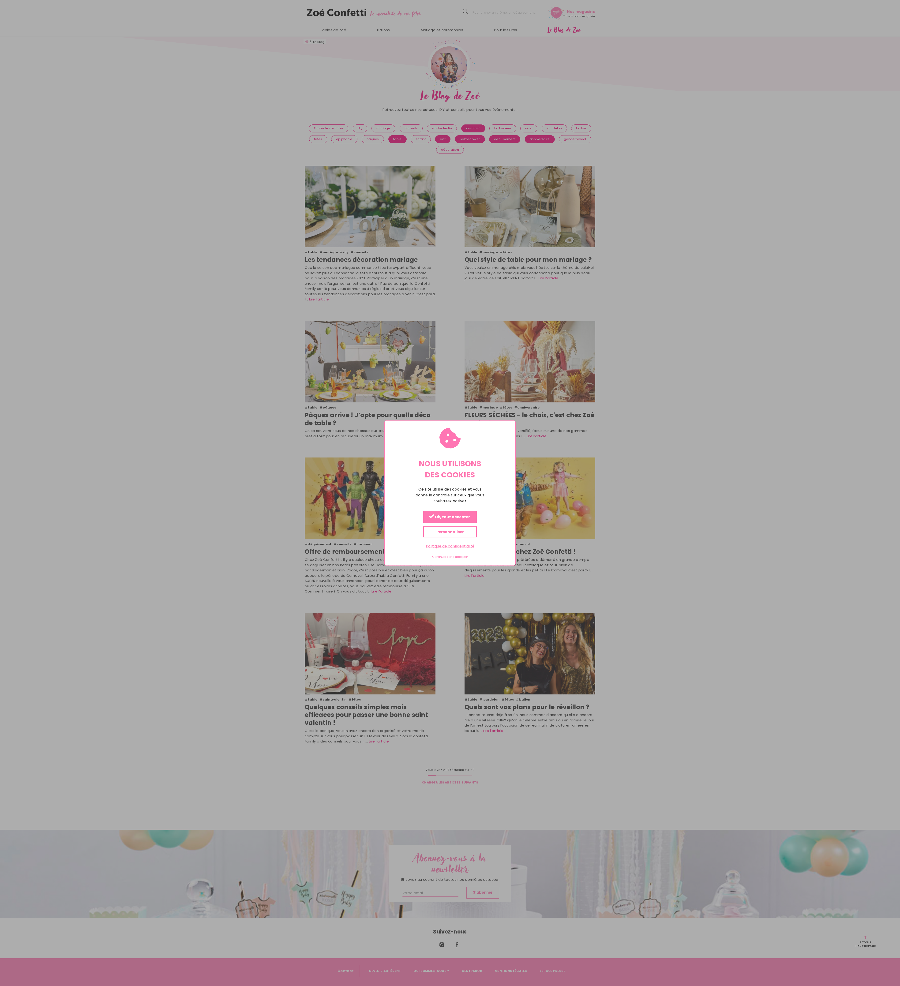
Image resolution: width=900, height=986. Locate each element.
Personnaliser (450, 532)
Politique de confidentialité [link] (450, 546)
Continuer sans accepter (450, 557)
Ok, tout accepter (452, 517)
